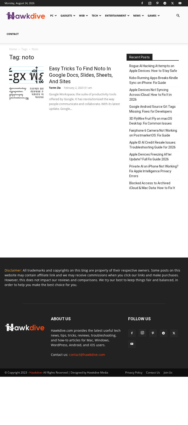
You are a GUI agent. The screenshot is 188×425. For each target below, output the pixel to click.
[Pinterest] (157, 3)
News (137, 15)
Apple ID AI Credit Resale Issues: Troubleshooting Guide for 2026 (152, 145)
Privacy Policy (133, 372)
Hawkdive (35, 372)
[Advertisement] (153, 225)
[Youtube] (180, 3)
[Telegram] (164, 3)
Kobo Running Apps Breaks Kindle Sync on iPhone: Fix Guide (153, 80)
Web (82, 15)
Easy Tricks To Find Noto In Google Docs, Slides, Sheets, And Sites (81, 75)
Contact (13, 34)
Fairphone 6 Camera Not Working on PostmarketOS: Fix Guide (153, 133)
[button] (177, 16)
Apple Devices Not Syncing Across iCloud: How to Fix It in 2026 (150, 94)
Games (152, 15)
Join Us (168, 372)
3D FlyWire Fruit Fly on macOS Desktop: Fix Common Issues (150, 121)
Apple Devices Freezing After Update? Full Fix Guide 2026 (150, 157)
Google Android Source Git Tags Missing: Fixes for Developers (152, 109)
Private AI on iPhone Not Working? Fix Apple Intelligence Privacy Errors (153, 171)
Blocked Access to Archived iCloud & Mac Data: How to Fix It (152, 185)
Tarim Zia (55, 87)
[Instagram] (149, 3)
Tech (95, 15)
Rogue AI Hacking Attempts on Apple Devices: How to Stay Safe (153, 68)
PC (51, 15)
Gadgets (66, 15)
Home (13, 49)
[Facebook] (142, 3)
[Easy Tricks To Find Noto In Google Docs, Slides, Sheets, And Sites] (26, 82)
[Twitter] (172, 3)
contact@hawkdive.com (87, 354)
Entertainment (115, 15)
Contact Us (153, 372)
